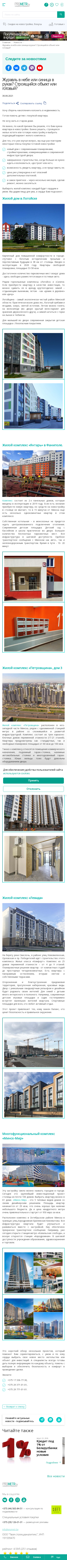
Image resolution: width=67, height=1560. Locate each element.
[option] (33, 1450)
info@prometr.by (10, 1529)
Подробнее (52, 1462)
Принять (33, 780)
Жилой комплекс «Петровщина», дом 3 (32, 668)
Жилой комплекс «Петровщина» (20, 725)
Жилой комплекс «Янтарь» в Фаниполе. (32, 445)
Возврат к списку (15, 1406)
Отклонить (33, 789)
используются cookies (16, 773)
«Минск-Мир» (20, 1199)
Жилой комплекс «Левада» (22, 898)
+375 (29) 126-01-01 (25, 1522)
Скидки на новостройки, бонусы (25, 24)
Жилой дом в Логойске (19, 198)
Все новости (56, 1476)
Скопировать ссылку (31, 103)
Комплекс (7, 500)
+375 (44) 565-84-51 (22, 1510)
